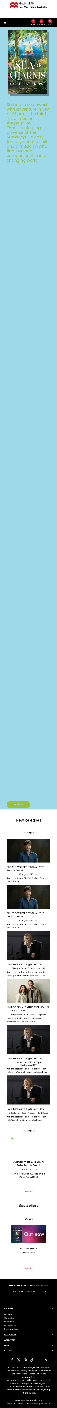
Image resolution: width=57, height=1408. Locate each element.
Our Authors (9, 1318)
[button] (5, 22)
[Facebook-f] (12, 1360)
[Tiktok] (31, 1360)
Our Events (9, 1321)
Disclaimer (45, 1404)
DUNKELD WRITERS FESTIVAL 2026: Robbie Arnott (28, 1163)
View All (28, 1191)
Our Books (9, 1314)
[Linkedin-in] (45, 1360)
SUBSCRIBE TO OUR (29, 1285)
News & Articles (11, 1329)
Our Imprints (10, 1325)
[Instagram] (25, 1360)
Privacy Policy (32, 1404)
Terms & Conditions (15, 1404)
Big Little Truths (28, 1248)
